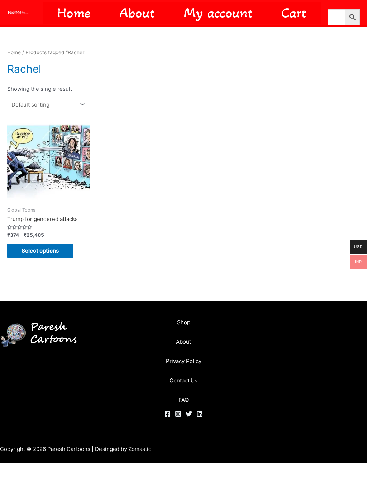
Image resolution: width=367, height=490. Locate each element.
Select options (40, 250)
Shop (183, 322)
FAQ (183, 399)
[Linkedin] (199, 414)
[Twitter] (189, 414)
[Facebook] (167, 414)
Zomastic (139, 449)
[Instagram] (178, 414)
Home (14, 52)
